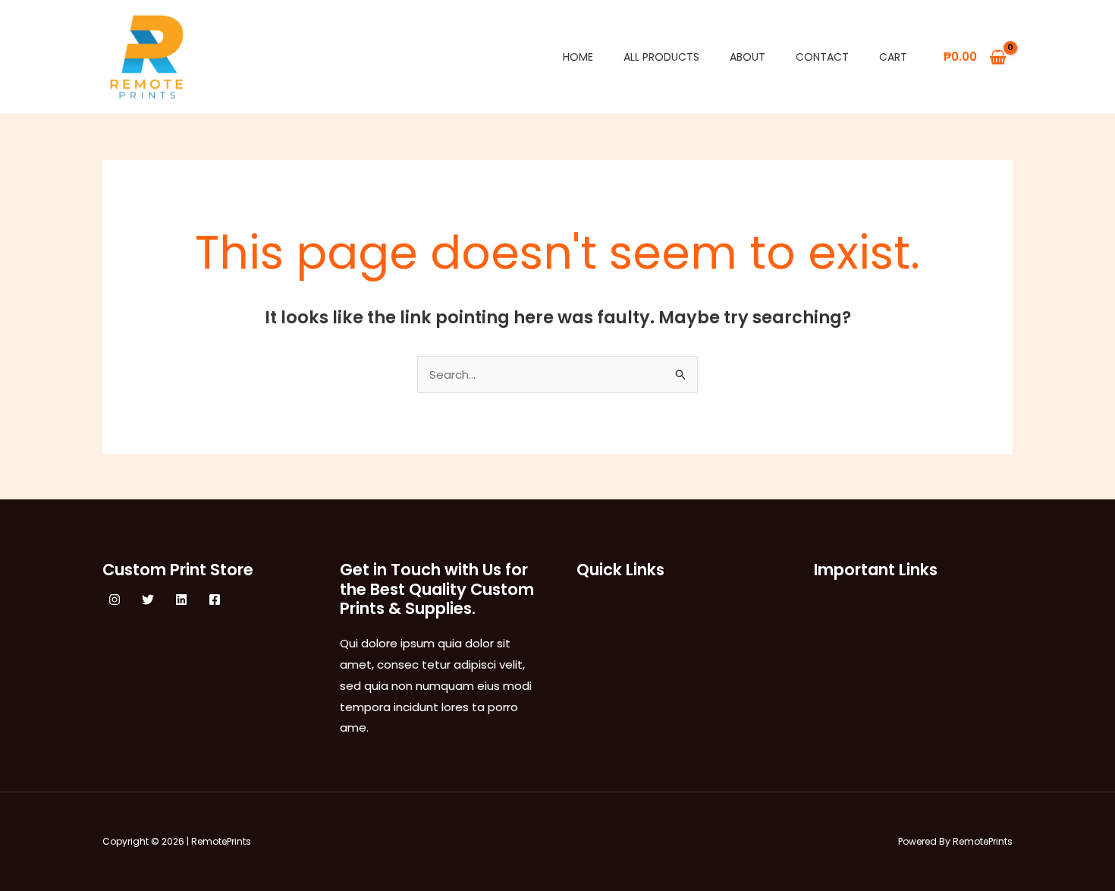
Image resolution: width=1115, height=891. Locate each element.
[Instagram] (114, 599)
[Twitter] (148, 599)
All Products (661, 57)
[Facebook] (215, 599)
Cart (893, 57)
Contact (822, 57)
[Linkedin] (181, 599)
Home (578, 57)
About (747, 57)
